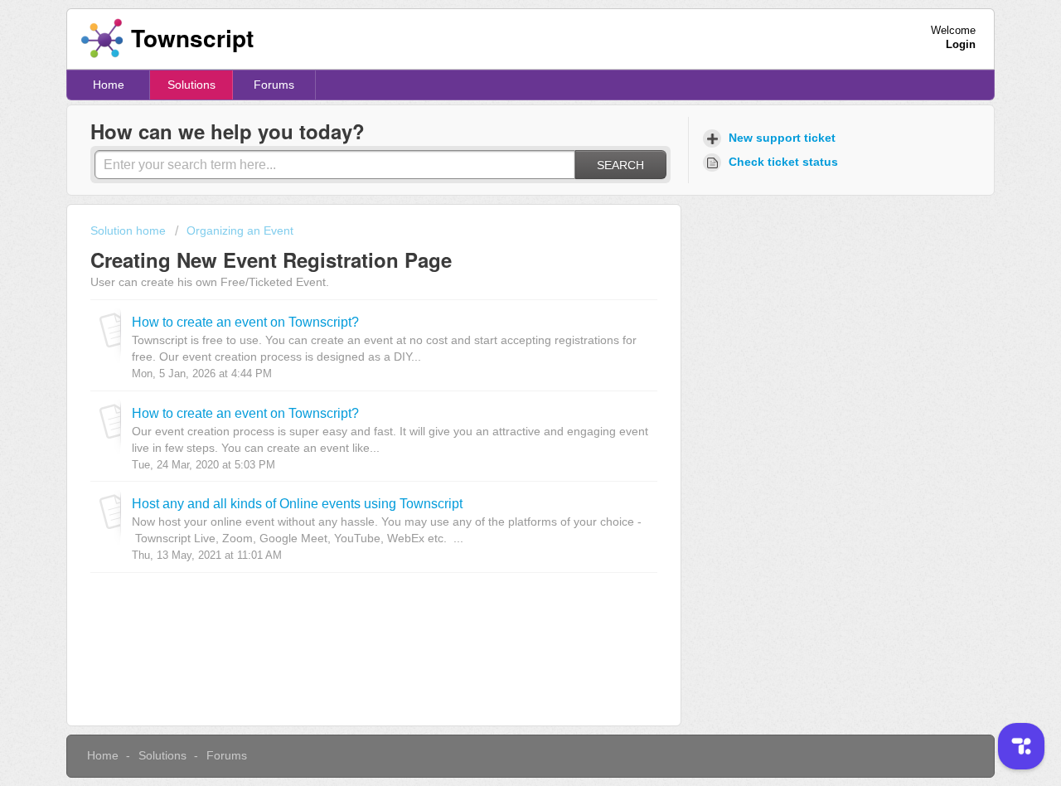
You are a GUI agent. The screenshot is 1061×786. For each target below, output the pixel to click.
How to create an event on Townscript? (245, 321)
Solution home (129, 230)
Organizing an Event (240, 230)
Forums (274, 84)
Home (108, 84)
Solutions (191, 84)
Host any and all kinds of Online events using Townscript (297, 503)
